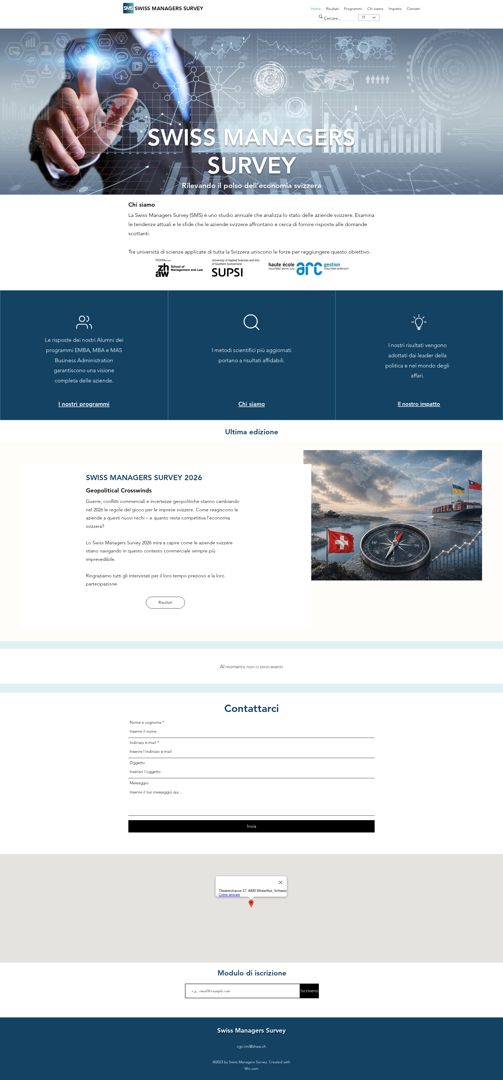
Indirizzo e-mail (143, 742)
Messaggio (139, 783)
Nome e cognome (145, 722)
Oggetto (137, 763)
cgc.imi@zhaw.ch (251, 1046)
